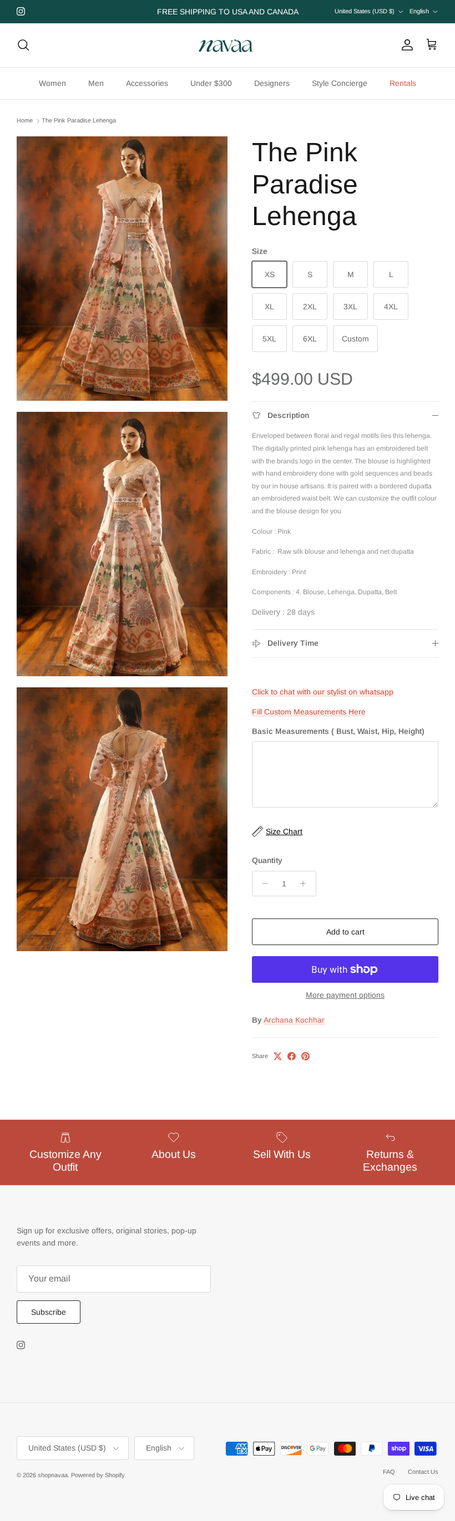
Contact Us (423, 1471)
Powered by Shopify (98, 1475)
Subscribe (48, 1312)
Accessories (147, 83)
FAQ (389, 1471)
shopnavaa (53, 1475)
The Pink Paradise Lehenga (79, 121)
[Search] (23, 45)
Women (52, 83)
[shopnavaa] (227, 45)
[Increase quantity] (306, 883)
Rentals (403, 83)
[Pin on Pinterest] (305, 1056)
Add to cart (345, 931)
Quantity (267, 860)
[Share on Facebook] (291, 1056)
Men (96, 83)
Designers (272, 83)
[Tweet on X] (278, 1056)
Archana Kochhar (294, 1019)
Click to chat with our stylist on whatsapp (322, 691)
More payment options (345, 995)
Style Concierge (339, 83)
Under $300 (211, 83)
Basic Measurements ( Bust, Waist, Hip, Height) (338, 731)
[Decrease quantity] (262, 883)
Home (25, 121)
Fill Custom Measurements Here (309, 711)
